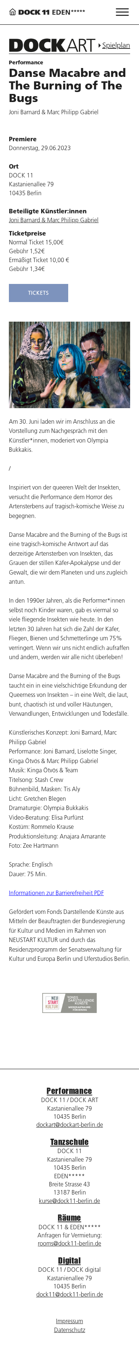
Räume (69, 1218)
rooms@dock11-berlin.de (69, 1243)
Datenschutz (69, 1330)
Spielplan (116, 45)
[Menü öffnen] (122, 12)
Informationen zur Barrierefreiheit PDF (56, 893)
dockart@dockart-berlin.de (69, 1124)
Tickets (38, 292)
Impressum (69, 1321)
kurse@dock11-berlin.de (69, 1200)
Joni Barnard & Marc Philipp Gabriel (54, 220)
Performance (69, 1091)
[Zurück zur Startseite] (47, 12)
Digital (69, 1260)
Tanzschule (69, 1142)
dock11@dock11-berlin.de (69, 1294)
